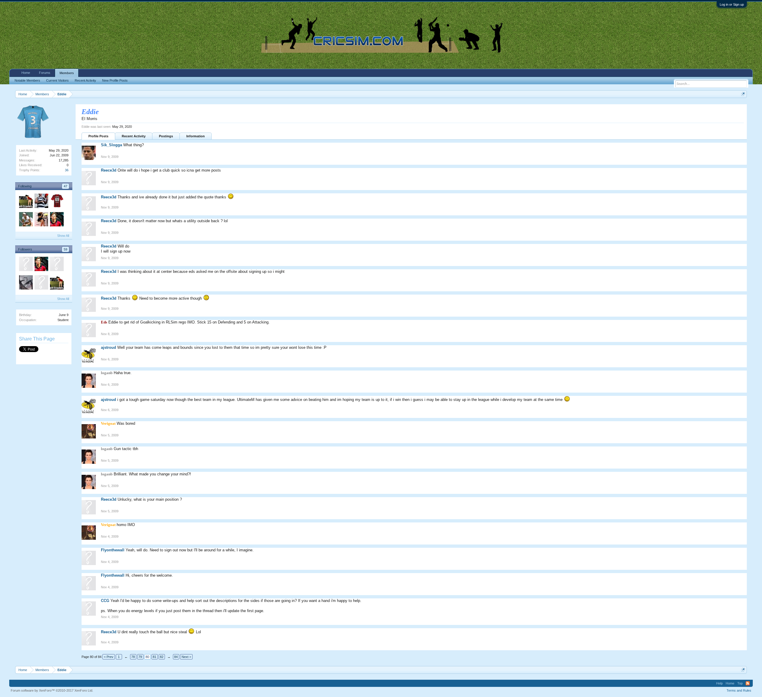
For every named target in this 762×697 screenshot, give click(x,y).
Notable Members (27, 80)
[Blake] (56, 220)
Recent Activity (134, 136)
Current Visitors (57, 80)
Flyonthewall (112, 550)
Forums (44, 72)
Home (25, 72)
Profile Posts (98, 136)
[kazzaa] (56, 201)
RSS (748, 683)
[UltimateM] (25, 264)
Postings (166, 136)
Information (195, 136)
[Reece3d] (41, 283)
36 (66, 170)
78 (133, 657)
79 (140, 657)
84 (176, 657)
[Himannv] (25, 283)
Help (719, 683)
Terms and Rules (739, 690)
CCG (105, 600)
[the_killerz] (25, 220)
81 (154, 657)
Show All (63, 235)
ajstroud (108, 347)
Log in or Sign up (732, 4)
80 (147, 657)
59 (65, 249)
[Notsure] (56, 264)
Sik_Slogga (111, 145)
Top (740, 683)
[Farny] (25, 201)
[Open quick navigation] (743, 94)
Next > (186, 657)
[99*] (41, 220)
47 (65, 186)
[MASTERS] (41, 201)
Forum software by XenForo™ (52, 690)
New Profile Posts (115, 80)
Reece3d (108, 170)
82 (161, 657)
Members (67, 73)
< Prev (108, 657)
